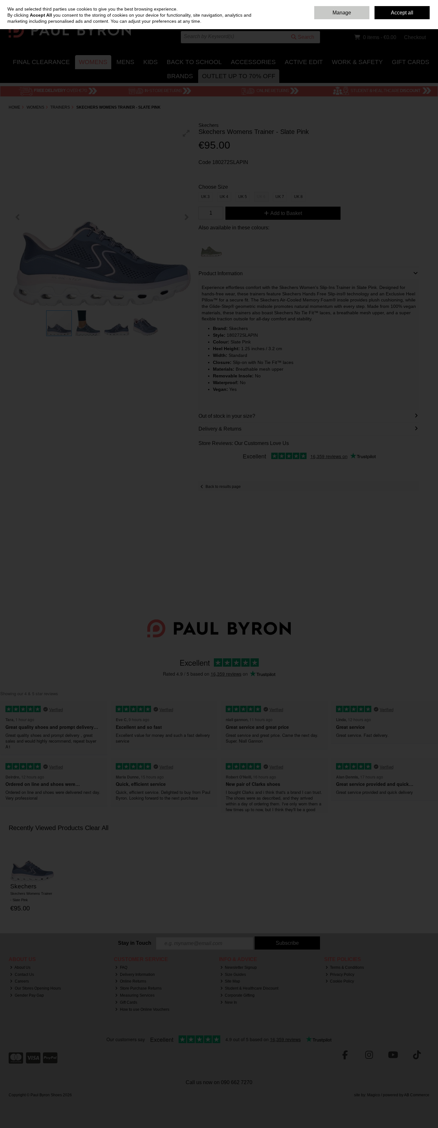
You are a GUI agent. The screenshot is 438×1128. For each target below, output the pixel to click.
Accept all (402, 12)
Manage (342, 12)
